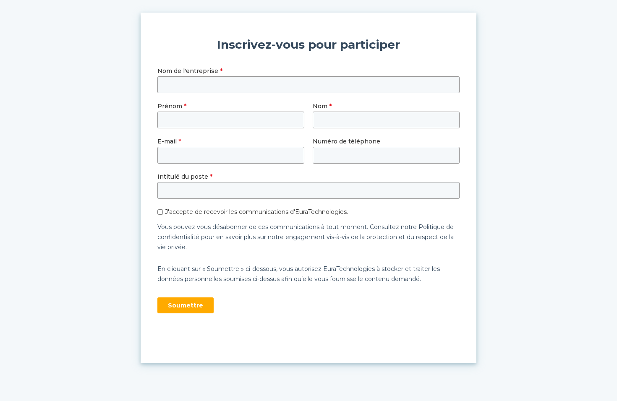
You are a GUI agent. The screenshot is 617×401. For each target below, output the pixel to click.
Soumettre (185, 305)
